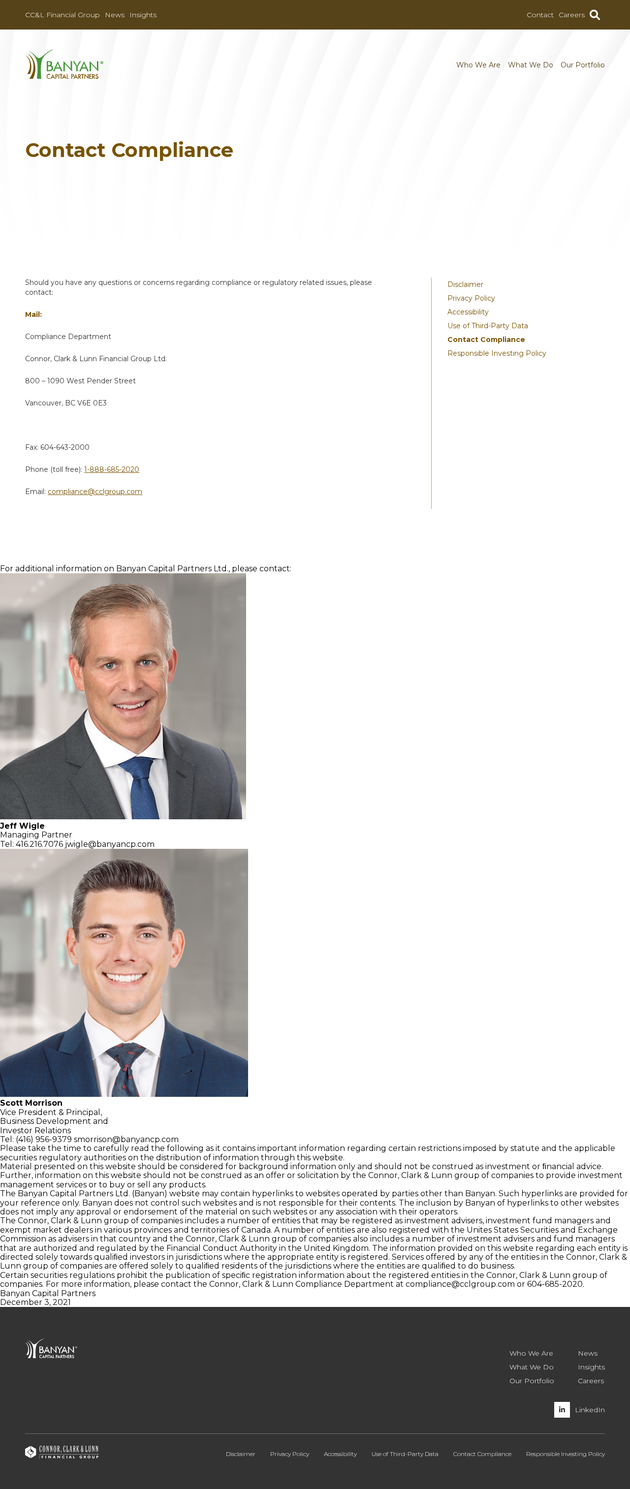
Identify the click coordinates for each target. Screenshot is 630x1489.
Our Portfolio (583, 65)
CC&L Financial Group (62, 14)
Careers (572, 14)
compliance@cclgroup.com (95, 491)
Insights (143, 14)
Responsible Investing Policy (496, 353)
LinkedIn (590, 1409)
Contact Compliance (486, 339)
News (115, 14)
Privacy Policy (471, 298)
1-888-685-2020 (111, 469)
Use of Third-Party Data (487, 325)
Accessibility (468, 312)
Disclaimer (465, 284)
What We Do (530, 65)
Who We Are (478, 65)
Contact (540, 14)
